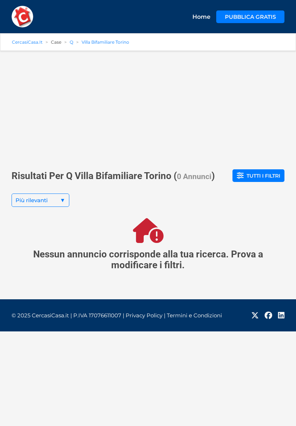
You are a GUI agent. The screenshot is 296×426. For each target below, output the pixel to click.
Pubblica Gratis (250, 16)
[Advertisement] (148, 107)
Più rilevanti (40, 200)
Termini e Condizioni (194, 315)
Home (201, 16)
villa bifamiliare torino (105, 42)
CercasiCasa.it (27, 42)
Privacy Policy (145, 315)
